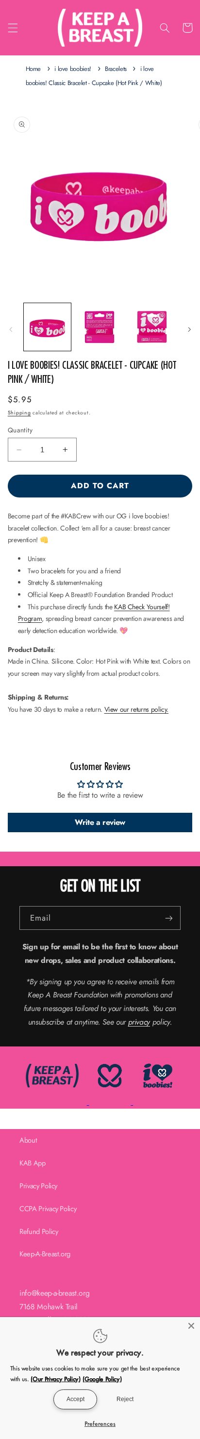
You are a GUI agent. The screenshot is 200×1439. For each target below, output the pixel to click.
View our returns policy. (136, 709)
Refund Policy (38, 1231)
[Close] (191, 1326)
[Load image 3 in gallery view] (152, 326)
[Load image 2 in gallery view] (99, 326)
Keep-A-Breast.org (44, 1254)
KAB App (32, 1163)
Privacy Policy (38, 1186)
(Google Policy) (102, 1379)
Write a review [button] (100, 822)
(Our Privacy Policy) (55, 1379)
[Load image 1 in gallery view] (47, 326)
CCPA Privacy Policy (47, 1208)
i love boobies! (72, 68)
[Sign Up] (169, 918)
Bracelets (116, 68)
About (28, 1140)
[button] (12, 28)
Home (33, 68)
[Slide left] (10, 329)
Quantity (20, 430)
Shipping (19, 412)
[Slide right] (189, 329)
